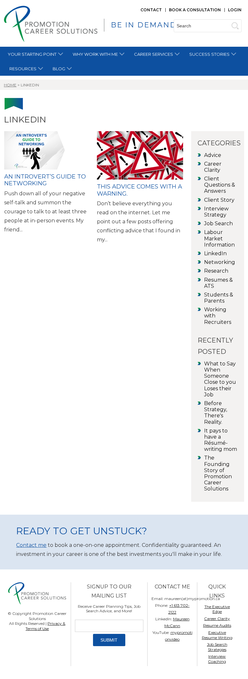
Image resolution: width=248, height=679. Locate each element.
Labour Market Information (219, 238)
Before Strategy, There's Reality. (215, 412)
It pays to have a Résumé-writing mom (220, 440)
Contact (151, 9)
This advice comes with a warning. (139, 190)
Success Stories (209, 54)
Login (235, 9)
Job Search (218, 223)
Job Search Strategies (217, 647)
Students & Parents (218, 298)
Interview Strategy (216, 212)
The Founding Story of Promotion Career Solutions (218, 473)
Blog (59, 68)
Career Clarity (213, 167)
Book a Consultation (195, 9)
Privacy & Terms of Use (45, 626)
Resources (22, 68)
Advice (212, 155)
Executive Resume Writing (217, 635)
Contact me (31, 545)
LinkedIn (215, 253)
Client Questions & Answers (219, 185)
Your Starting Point (32, 54)
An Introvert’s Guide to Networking (45, 180)
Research (216, 271)
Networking (219, 262)
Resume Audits (217, 625)
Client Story (219, 200)
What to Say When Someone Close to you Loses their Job (220, 379)
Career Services (153, 54)
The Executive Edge (217, 609)
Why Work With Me (95, 54)
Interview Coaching (217, 659)
